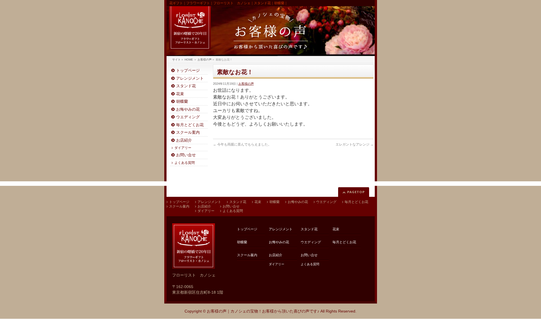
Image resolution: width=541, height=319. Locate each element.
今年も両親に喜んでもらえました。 (242, 144)
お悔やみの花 (188, 109)
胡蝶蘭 (182, 101)
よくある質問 (184, 163)
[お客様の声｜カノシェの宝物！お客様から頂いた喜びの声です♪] (271, 31)
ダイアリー (182, 148)
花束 (180, 94)
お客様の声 (246, 83)
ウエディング (188, 117)
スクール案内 (188, 132)
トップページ (188, 70)
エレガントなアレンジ (355, 144)
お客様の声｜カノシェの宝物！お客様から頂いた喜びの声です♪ (263, 311)
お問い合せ (186, 155)
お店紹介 (184, 140)
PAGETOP (356, 192)
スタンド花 (186, 86)
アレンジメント (190, 78)
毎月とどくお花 (190, 125)
